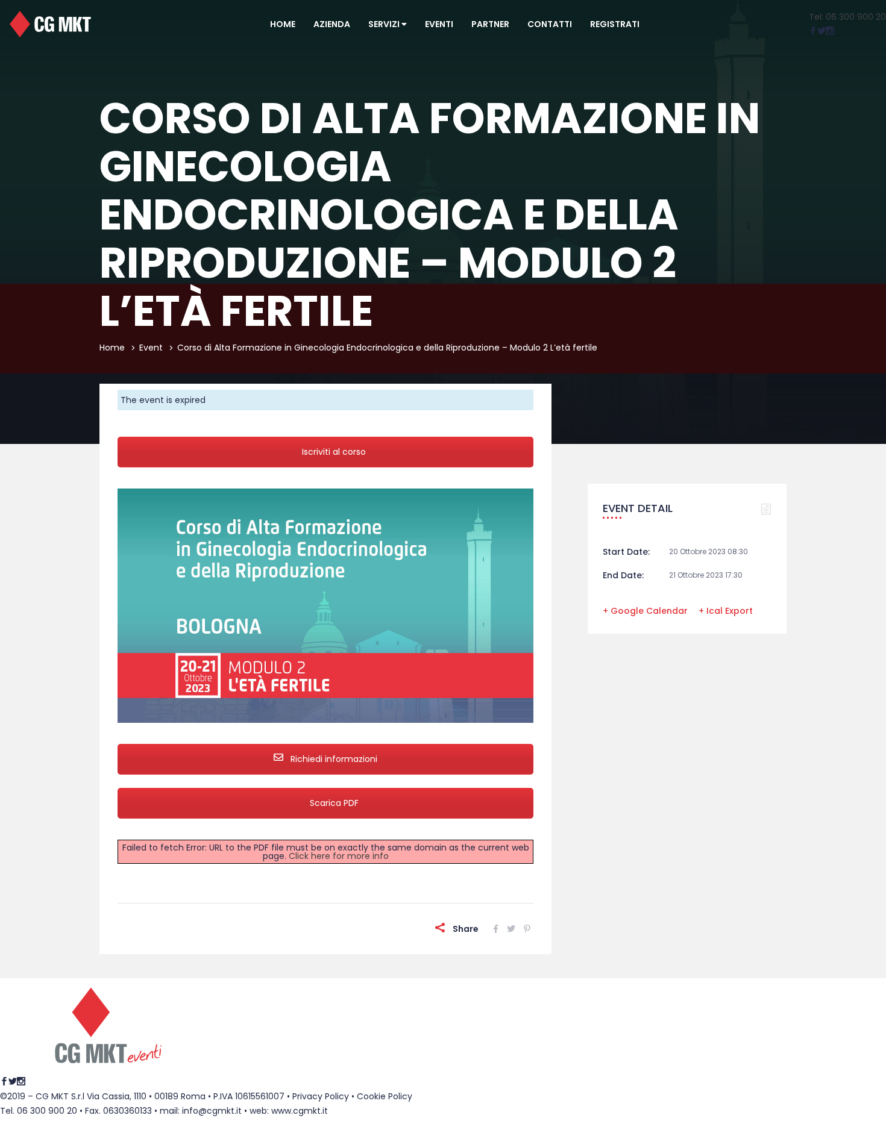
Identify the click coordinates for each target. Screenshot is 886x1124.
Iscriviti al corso (334, 452)
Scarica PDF (334, 803)
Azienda (331, 24)
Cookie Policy (384, 1096)
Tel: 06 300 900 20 (847, 17)
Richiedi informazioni (332, 759)
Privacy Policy (320, 1096)
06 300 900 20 (47, 1111)
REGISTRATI (614, 24)
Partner (490, 24)
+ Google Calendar (645, 611)
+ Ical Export (726, 611)
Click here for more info (339, 856)
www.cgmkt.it (299, 1111)
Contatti (549, 24)
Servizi (384, 24)
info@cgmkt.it (212, 1111)
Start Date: (626, 552)
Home (282, 24)
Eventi (439, 24)
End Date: (623, 575)
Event (151, 348)
